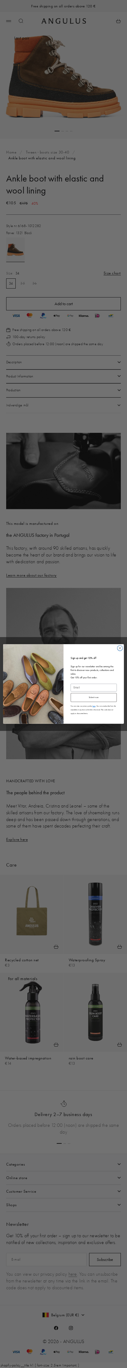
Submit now (94, 697)
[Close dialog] (120, 648)
